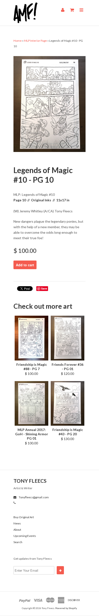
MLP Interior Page (35, 40)
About (17, 529)
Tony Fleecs (29, 481)
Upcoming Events (24, 536)
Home (17, 40)
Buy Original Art (23, 517)
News (17, 523)
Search (17, 542)
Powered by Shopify (66, 608)
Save (44, 288)
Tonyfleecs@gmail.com (33, 497)
